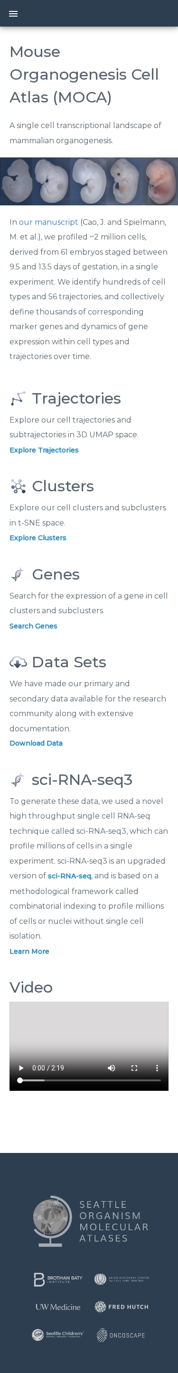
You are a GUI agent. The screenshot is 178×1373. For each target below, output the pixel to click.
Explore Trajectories (44, 450)
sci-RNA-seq (69, 876)
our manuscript (48, 222)
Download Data (36, 743)
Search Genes (33, 626)
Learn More (29, 951)
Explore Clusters (37, 538)
